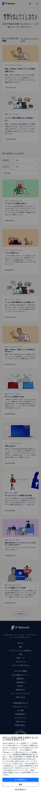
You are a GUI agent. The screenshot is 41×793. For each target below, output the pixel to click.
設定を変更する (20, 789)
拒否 (20, 784)
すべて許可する (20, 780)
